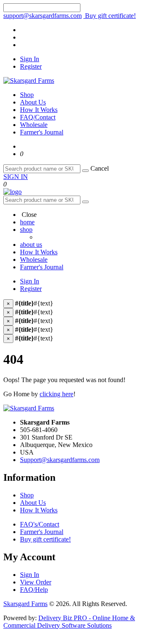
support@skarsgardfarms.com (42, 15)
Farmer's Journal (41, 132)
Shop (27, 94)
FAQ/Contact (37, 117)
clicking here (56, 394)
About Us (33, 102)
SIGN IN (15, 176)
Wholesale (34, 124)
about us (31, 244)
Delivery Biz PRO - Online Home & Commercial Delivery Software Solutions (69, 621)
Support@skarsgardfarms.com (60, 459)
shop (26, 229)
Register (31, 66)
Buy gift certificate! (109, 15)
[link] (21, 153)
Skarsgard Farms (25, 603)
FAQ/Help (34, 589)
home (27, 222)
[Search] (85, 170)
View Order (35, 582)
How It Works (39, 109)
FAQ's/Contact (39, 524)
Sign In (29, 58)
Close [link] (28, 214)
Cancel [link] (99, 168)
